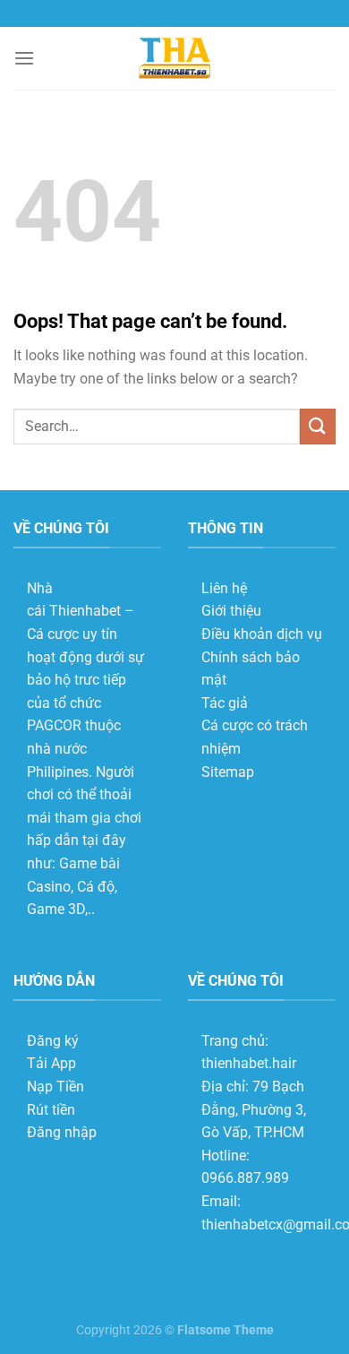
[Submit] (318, 426)
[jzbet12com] (174, 59)
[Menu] (24, 58)
